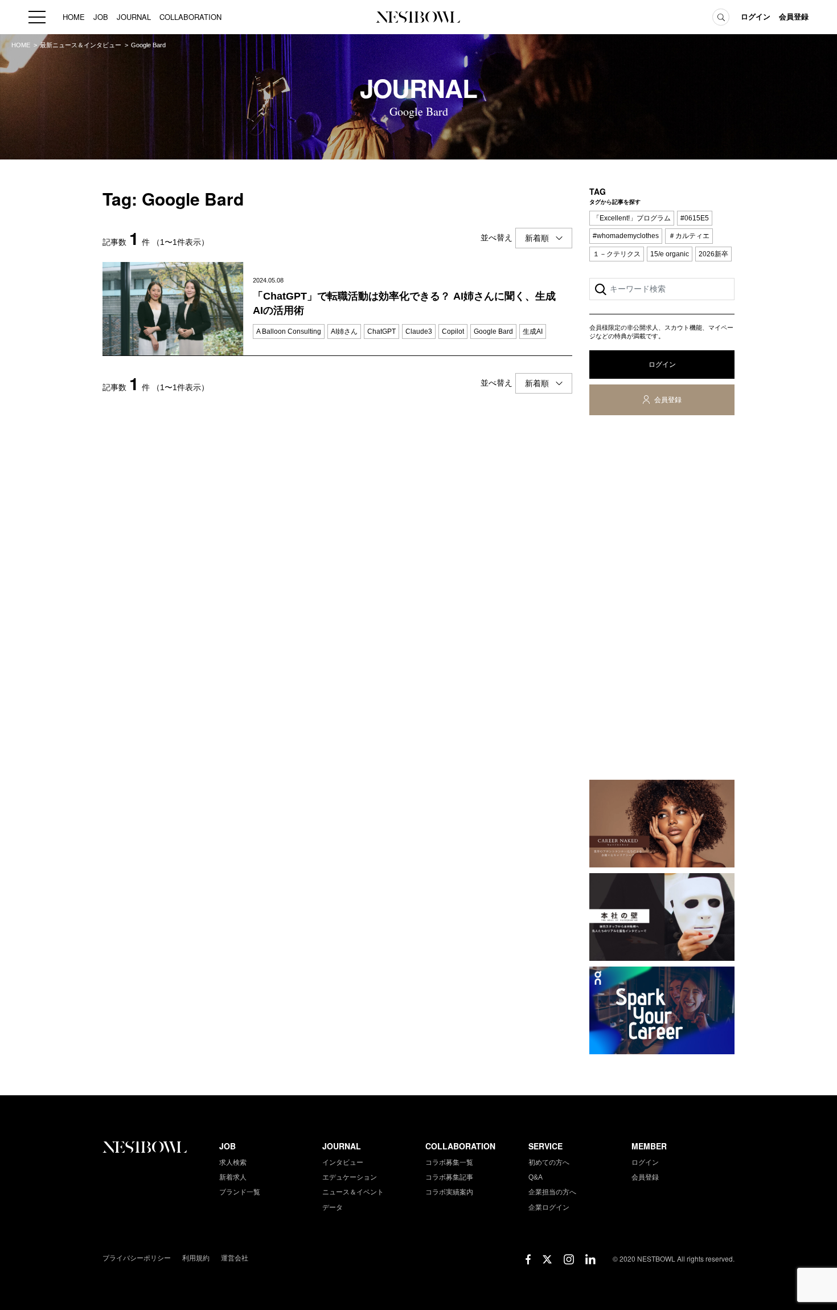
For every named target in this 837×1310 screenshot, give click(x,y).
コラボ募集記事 (449, 1177)
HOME (74, 16)
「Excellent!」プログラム (632, 218)
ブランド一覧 (239, 1192)
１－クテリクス (617, 254)
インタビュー (342, 1162)
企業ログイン (548, 1207)
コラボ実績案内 (449, 1192)
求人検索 (233, 1162)
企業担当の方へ (552, 1192)
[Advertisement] (662, 600)
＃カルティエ (688, 236)
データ (332, 1207)
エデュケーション (349, 1177)
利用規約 (196, 1258)
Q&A (535, 1177)
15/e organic (669, 254)
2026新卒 (713, 254)
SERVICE (545, 1146)
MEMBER (649, 1146)
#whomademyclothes (626, 236)
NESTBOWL (418, 17)
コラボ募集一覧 (449, 1162)
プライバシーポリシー (136, 1258)
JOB (100, 16)
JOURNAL (134, 16)
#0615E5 (694, 218)
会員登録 (794, 17)
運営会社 (234, 1258)
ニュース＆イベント (353, 1192)
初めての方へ (548, 1162)
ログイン (755, 17)
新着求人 (233, 1177)
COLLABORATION (190, 16)
